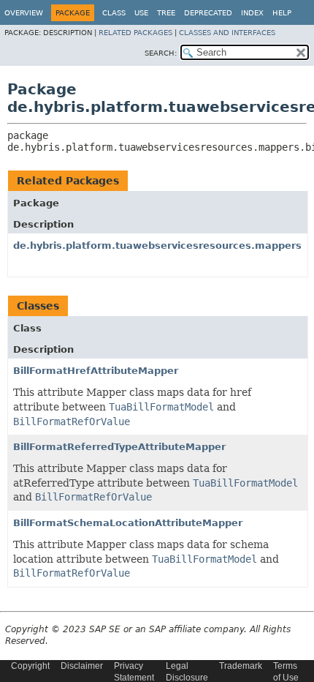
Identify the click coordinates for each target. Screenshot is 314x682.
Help (281, 13)
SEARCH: (161, 53)
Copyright (30, 666)
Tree (166, 13)
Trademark (240, 666)
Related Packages (135, 33)
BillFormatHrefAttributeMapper (95, 370)
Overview (23, 13)
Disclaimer (82, 666)
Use (141, 13)
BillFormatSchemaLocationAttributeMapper (127, 522)
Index (252, 13)
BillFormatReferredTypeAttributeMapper (119, 446)
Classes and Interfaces (227, 33)
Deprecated (208, 13)
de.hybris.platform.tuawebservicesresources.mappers (157, 245)
